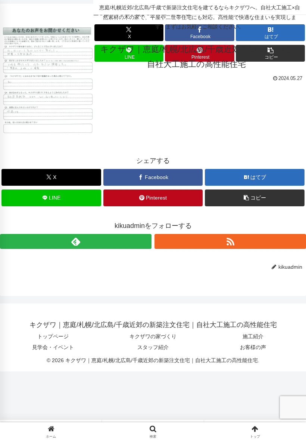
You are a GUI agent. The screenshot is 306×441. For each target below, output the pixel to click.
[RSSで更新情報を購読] (230, 241)
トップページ (53, 336)
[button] (255, 197)
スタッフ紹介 (153, 347)
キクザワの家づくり (153, 336)
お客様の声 (253, 347)
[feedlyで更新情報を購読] (76, 241)
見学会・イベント (53, 347)
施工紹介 (253, 336)
